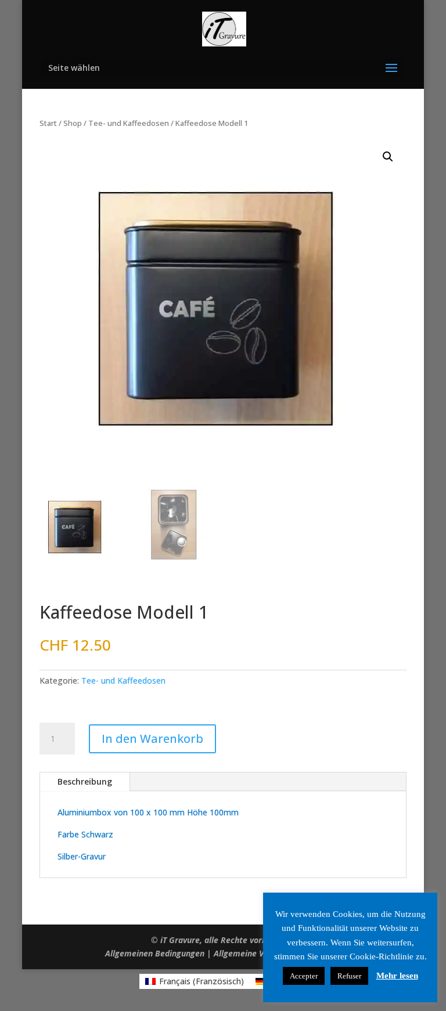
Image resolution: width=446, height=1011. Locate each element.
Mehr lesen (397, 975)
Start (48, 123)
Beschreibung (84, 781)
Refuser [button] (349, 976)
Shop (72, 123)
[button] (387, 156)
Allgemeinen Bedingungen (154, 953)
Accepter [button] (304, 976)
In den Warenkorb (152, 738)
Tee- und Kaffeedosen (128, 123)
